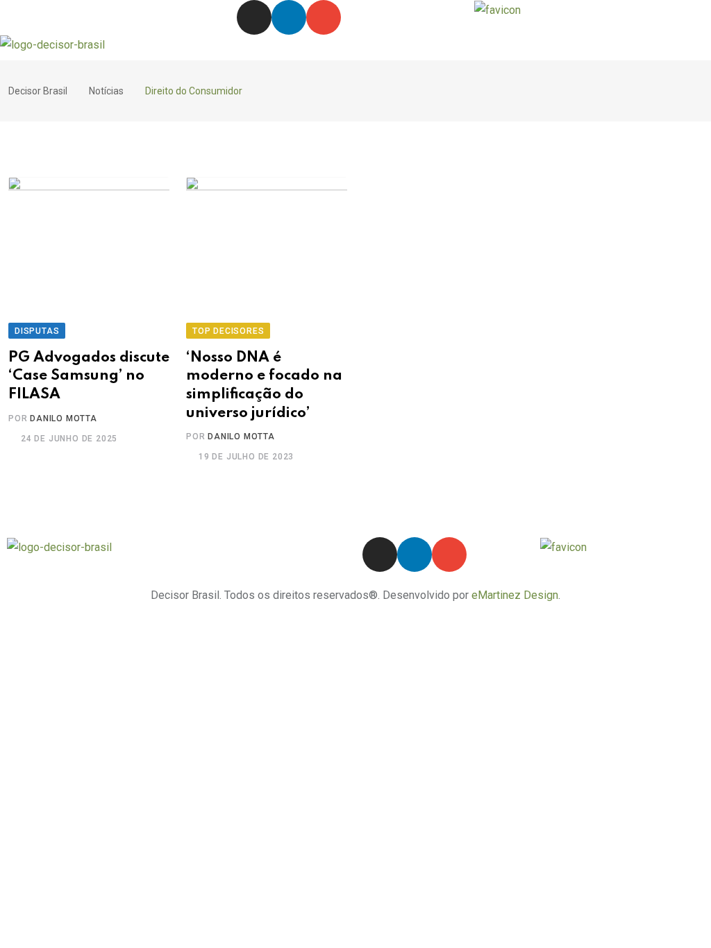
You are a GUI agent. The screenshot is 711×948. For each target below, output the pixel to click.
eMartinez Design (514, 595)
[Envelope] (323, 17)
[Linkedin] (288, 17)
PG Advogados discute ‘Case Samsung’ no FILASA (88, 376)
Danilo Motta (63, 418)
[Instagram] (254, 17)
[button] (355, 47)
